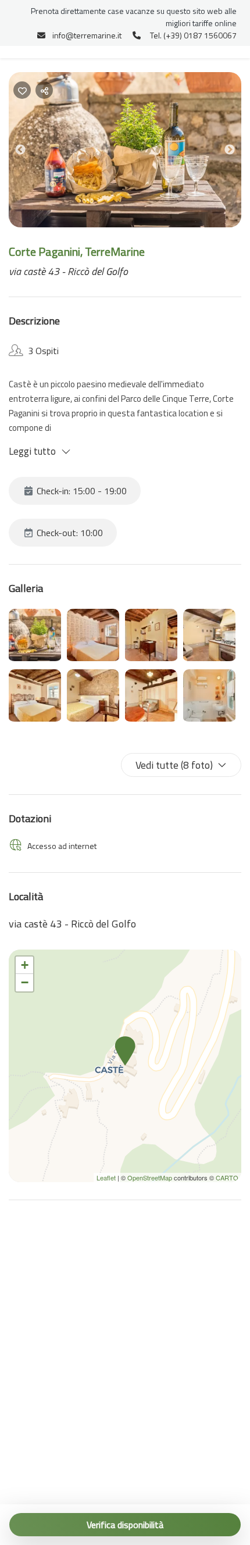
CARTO (227, 1177)
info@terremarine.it (87, 35)
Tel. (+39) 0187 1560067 (193, 35)
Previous (29, 152)
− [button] (24, 982)
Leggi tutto (32, 451)
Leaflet (106, 1177)
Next (238, 152)
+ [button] (24, 965)
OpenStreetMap (149, 1177)
